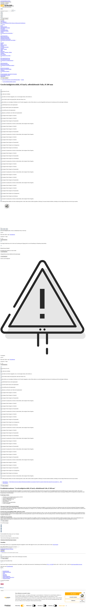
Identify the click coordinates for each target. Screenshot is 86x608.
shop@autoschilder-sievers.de (76, 564)
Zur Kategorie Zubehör (4, 71)
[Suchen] (13, 11)
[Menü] (1, 9)
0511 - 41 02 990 (50, 564)
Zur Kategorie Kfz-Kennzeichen (6, 33)
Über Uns (4, 574)
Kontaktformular (10, 566)
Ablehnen (73, 600)
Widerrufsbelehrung (6, 576)
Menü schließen (5, 18)
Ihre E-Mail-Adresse (4, 546)
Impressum (5, 575)
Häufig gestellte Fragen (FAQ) (8, 577)
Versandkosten (12, 234)
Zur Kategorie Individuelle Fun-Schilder (8, 40)
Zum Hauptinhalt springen (5, 0)
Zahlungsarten (18, 23)
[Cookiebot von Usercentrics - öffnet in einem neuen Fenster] (7, 606)
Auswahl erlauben (73, 597)
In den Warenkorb (4, 239)
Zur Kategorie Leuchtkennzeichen (6, 60)
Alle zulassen (73, 593)
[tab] (32, 481)
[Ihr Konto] (1, 16)
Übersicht (2, 23)
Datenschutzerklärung (7, 572)
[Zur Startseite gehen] (7, 7)
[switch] (34, 606)
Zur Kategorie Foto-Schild (5, 55)
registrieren (4, 21)
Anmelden (2, 20)
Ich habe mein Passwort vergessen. (6, 549)
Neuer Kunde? (55, 544)
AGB (4, 573)
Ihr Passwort (2, 547)
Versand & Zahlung (6, 578)
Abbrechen (2, 551)
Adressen (13, 23)
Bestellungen (23, 23)
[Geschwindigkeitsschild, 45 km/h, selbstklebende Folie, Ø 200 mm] (6, 206)
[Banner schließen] (84, 592)
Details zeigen (62, 605)
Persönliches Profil (7, 23)
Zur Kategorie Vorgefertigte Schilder (7, 65)
